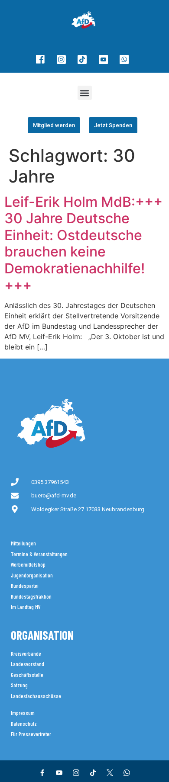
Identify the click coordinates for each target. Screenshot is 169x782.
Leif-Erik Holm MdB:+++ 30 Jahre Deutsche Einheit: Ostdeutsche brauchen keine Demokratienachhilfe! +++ (83, 243)
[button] (85, 93)
